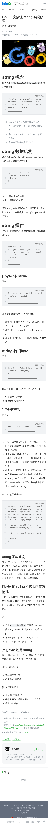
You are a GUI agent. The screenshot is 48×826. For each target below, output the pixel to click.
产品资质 (24, 813)
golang (34, 10)
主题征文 (21, 10)
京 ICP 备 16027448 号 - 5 (24, 810)
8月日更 (16, 739)
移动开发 (43, 10)
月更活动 (11, 10)
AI (28, 10)
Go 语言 (6, 739)
